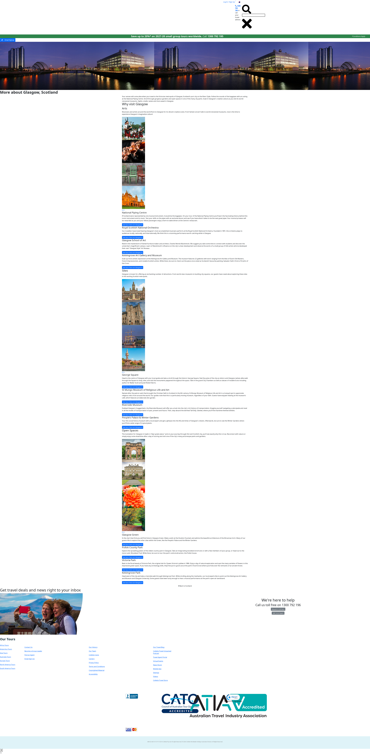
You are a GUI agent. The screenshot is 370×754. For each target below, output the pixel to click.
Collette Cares (94, 655)
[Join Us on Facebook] (2, 636)
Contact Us (28, 647)
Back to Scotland (186, 586)
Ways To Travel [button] (166, 18)
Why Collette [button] (181, 18)
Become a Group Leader (33, 651)
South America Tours (7, 668)
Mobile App (157, 669)
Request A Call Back (278, 609)
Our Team (92, 651)
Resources (160, 641)
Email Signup (9, 40)
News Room (157, 665)
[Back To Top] (1, 750)
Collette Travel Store (160, 680)
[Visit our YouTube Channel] (12, 636)
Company (96, 641)
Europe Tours (5, 661)
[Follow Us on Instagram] (4, 636)
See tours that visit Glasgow (132, 225)
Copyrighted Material (96, 670)
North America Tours (7, 665)
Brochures (203, 18)
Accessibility (93, 674)
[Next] (123, 210)
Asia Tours (4, 653)
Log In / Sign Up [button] (229, 2)
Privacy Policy (94, 663)
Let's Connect (34, 641)
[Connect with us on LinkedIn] (8, 636)
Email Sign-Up (29, 659)
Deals (193, 18)
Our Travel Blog (158, 647)
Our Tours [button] (151, 18)
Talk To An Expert (278, 613)
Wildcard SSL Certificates (233, 701)
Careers (92, 659)
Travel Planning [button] (215, 18)
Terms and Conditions (97, 666)
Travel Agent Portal (160, 657)
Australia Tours (5, 657)
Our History (93, 647)
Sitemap (156, 673)
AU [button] (241, 2)
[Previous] (122, 210)
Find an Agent (29, 655)
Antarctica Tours (6, 649)
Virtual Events (158, 661)
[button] (233, 697)
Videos (155, 676)
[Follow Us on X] (6, 636)
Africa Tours (4, 645)
